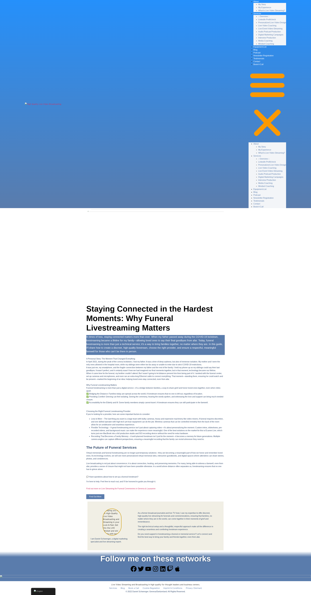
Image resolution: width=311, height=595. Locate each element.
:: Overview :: (263, 16)
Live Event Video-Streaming (270, 29)
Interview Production (267, 38)
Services (257, 14)
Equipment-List (259, 47)
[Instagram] (155, 569)
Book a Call (258, 64)
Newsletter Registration (263, 56)
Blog (255, 50)
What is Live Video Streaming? (271, 10)
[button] (267, 104)
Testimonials (258, 58)
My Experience (264, 7)
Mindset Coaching (266, 44)
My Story (262, 4)
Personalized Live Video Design (272, 23)
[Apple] (177, 569)
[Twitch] (170, 569)
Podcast (256, 53)
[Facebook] (134, 569)
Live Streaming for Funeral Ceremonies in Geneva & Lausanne (121, 489)
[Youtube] (148, 569)
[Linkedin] (163, 569)
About (256, 144)
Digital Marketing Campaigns (270, 35)
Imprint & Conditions (172, 588)
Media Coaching (265, 41)
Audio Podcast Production (269, 32)
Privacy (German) (194, 588)
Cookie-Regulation (151, 588)
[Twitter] (141, 569)
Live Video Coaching (267, 26)
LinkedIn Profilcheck (267, 19)
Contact (256, 61)
